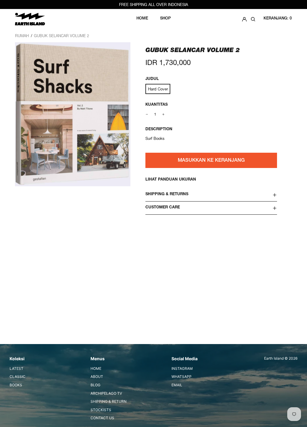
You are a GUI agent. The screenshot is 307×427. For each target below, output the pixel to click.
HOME (96, 368)
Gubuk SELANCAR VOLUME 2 (61, 35)
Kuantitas (156, 105)
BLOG (95, 385)
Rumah (22, 35)
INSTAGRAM (182, 368)
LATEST (16, 368)
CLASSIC (17, 376)
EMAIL (176, 385)
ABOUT (97, 376)
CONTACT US (102, 418)
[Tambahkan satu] (163, 114)
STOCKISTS (101, 410)
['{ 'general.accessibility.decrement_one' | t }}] (147, 114)
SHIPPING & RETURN (109, 401)
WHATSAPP (181, 376)
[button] (253, 19)
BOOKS (16, 385)
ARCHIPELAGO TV (106, 393)
